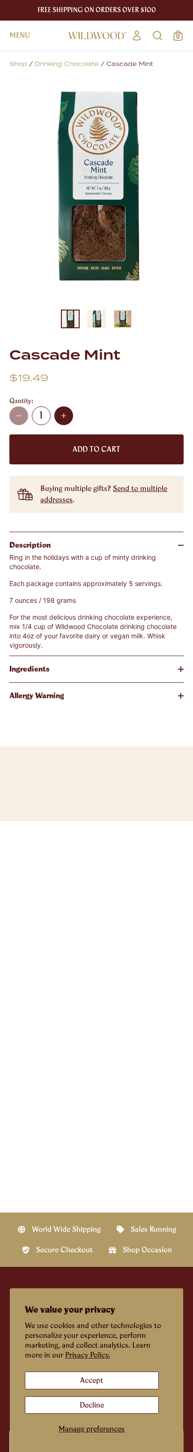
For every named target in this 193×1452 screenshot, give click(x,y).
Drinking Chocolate (67, 64)
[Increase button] (63, 415)
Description (30, 545)
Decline (92, 1405)
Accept (91, 1380)
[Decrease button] (18, 415)
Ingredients (29, 669)
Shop (18, 64)
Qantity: (21, 401)
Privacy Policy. (87, 1355)
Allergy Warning (36, 695)
